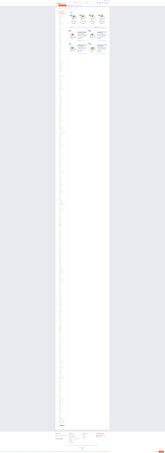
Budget (60, 79)
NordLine (60, 281)
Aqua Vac (60, 44)
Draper (60, 118)
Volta (60, 396)
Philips (60, 296)
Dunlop (60, 119)
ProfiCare (60, 304)
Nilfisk (60, 277)
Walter (60, 397)
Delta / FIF (60, 117)
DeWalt (60, 115)
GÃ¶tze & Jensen (61, 17)
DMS (59, 112)
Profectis (60, 303)
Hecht (60, 194)
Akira (60, 32)
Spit (59, 353)
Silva (59, 340)
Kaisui (60, 223)
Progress (60, 306)
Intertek (60, 212)
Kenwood (60, 225)
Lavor (60, 240)
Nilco (60, 276)
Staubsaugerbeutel (61, 11)
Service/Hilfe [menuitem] (107, 0)
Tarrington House (61, 362)
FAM (59, 159)
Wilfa (60, 406)
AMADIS (60, 36)
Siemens (60, 338)
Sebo (60, 331)
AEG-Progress (61, 24)
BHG (59, 60)
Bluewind (60, 68)
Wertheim (60, 403)
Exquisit (60, 154)
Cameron (60, 82)
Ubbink (60, 385)
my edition (60, 275)
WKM (60, 407)
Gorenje (60, 182)
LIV (59, 246)
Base (60, 53)
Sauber (60, 327)
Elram (60, 137)
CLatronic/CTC (61, 89)
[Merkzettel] (98, 3)
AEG (59, 22)
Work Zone (60, 411)
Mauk (60, 255)
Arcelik (60, 45)
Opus (60, 290)
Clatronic (60, 88)
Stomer (60, 356)
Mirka (60, 263)
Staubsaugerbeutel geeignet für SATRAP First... (93, 21)
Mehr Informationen (106, 451)
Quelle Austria (61, 311)
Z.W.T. (60, 417)
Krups (60, 238)
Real (59, 313)
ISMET (60, 216)
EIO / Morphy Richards (62, 132)
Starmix (60, 354)
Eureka (60, 144)
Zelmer (60, 414)
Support (60, 360)
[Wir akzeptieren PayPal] (62, 425)
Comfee (60, 95)
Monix (60, 267)
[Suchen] (87, 3)
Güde (60, 188)
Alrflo (60, 30)
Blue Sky (60, 66)
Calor (60, 80)
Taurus (60, 363)
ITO (59, 217)
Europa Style (60, 147)
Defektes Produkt (71, 434)
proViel (60, 310)
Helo (59, 195)
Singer (60, 346)
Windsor (60, 404)
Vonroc (60, 16)
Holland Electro (61, 202)
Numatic (60, 282)
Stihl (59, 355)
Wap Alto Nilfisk (61, 399)
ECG (59, 125)
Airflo (60, 29)
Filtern (72, 27)
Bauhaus (60, 54)
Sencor (60, 333)
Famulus (60, 160)
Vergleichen (80, 40)
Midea (60, 260)
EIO (59, 131)
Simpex (60, 345)
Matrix (60, 254)
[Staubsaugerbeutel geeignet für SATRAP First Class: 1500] (93, 17)
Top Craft (60, 378)
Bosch (60, 74)
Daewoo (60, 104)
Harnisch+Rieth (61, 191)
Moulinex (60, 270)
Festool (60, 166)
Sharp (60, 335)
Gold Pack (60, 180)
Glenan (60, 174)
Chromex (60, 87)
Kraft (60, 233)
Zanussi (60, 413)
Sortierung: (96, 27)
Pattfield (60, 295)
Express (60, 153)
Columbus (60, 94)
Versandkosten (80, 445)
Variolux (60, 390)
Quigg (60, 312)
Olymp (60, 288)
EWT (59, 151)
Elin (59, 138)
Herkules (60, 196)
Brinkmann (60, 75)
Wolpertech (60, 410)
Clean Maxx (60, 90)
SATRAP (60, 326)
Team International (61, 367)
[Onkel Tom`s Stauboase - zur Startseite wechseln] (59, 3)
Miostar (60, 262)
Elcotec (60, 133)
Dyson (60, 124)
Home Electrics (61, 203)
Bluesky (60, 67)
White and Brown (61, 405)
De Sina (60, 108)
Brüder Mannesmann (62, 76)
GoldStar (60, 181)
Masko (60, 252)
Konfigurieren (161, 451)
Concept (60, 96)
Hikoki (60, 18)
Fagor (60, 155)
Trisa (60, 382)
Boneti (60, 72)
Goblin (60, 176)
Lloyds (60, 248)
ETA (59, 148)
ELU (59, 139)
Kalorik (60, 220)
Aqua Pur (60, 43)
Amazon (60, 40)
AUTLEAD (60, 51)
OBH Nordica (60, 283)
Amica (60, 37)
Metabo (60, 259)
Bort (59, 73)
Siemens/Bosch (61, 339)
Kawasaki (60, 224)
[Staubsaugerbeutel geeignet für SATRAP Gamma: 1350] (102, 17)
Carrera (60, 83)
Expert (60, 152)
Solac (60, 349)
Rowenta (60, 317)
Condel (60, 97)
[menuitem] (80, 3)
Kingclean (60, 230)
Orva (59, 291)
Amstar (60, 38)
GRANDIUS (60, 184)
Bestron (60, 59)
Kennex (60, 226)
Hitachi (60, 198)
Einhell (60, 130)
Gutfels (60, 187)
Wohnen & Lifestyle (61, 422)
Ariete (60, 46)
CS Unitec (60, 101)
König (60, 232)
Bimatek (60, 61)
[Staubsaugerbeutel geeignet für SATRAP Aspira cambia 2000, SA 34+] (74, 17)
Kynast (60, 239)
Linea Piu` (60, 245)
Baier (60, 52)
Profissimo (60, 305)
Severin (60, 334)
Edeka (60, 126)
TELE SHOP (60, 371)
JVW (59, 219)
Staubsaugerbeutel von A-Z (62, 13)
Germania (60, 15)
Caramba (60, 81)
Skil (59, 347)
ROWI (60, 318)
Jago (59, 218)
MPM (60, 274)
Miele (60, 261)
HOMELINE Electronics (62, 204)
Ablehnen (156, 451)
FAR (59, 161)
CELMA (60, 86)
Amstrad (60, 39)
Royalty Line (60, 320)
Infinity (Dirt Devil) (61, 210)
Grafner (60, 183)
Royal (60, 319)
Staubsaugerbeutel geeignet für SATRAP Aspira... (74, 21)
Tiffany (60, 376)
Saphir (60, 325)
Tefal (60, 369)
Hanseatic (60, 190)
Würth (60, 412)
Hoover (60, 205)
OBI (59, 284)
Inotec (60, 211)
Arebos (60, 50)
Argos (60, 47)
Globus (60, 175)
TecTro (60, 368)
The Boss (60, 374)
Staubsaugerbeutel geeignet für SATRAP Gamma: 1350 (102, 21)
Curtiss (60, 103)
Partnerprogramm (71, 435)
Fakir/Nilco (60, 158)
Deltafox (60, 110)
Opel (59, 289)
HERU (60, 197)
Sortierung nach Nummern (61, 419)
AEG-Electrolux (61, 23)
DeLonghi (60, 109)
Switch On (60, 361)
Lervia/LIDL (60, 241)
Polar (60, 297)
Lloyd (60, 247)
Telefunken (60, 370)
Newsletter (84, 434)
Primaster (60, 299)
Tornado (60, 381)
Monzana (60, 268)
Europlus (60, 146)
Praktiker (60, 298)
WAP (59, 398)
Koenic (60, 231)
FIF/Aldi (60, 167)
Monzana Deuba (61, 269)
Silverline (60, 342)
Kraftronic (60, 234)
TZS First (60, 384)
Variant (60, 389)
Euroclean (60, 145)
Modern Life (60, 266)
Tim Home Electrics (61, 377)
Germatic (60, 173)
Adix (59, 25)
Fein (59, 162)
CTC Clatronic (61, 102)
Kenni (60, 227)
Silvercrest (60, 341)
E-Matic (60, 140)
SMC (59, 348)
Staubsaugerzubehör (61, 421)
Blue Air (60, 65)
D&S (59, 122)
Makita (60, 253)
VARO (60, 391)
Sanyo (60, 324)
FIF (59, 168)
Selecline (60, 332)
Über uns (83, 435)
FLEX (59, 169)
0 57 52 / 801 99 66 (59, 438)
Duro (60, 123)
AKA (59, 31)
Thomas (60, 375)
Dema (60, 111)
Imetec (60, 209)
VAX (59, 392)
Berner (60, 58)
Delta (60, 116)
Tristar (60, 383)
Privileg (60, 302)
